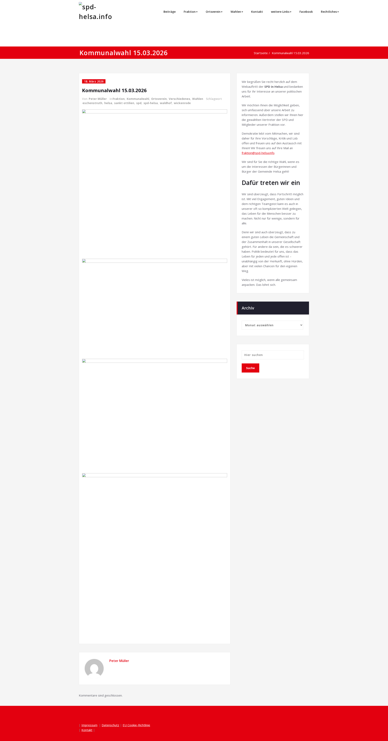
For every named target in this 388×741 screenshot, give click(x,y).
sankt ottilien (124, 103)
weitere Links (280, 12)
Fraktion (190, 12)
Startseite (261, 53)
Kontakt (257, 12)
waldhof (166, 103)
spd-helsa (150, 103)
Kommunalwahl (138, 99)
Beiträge (169, 12)
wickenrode (182, 103)
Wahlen (236, 12)
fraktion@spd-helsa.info (258, 153)
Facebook (306, 12)
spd (138, 103)
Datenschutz (110, 725)
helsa (108, 103)
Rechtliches (329, 12)
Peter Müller (98, 99)
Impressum (89, 725)
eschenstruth (92, 103)
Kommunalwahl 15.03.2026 (290, 53)
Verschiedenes (179, 99)
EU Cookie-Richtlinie (136, 725)
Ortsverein (213, 12)
